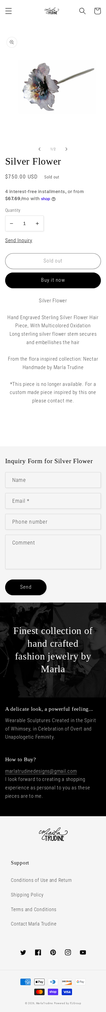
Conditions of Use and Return (41, 880)
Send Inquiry (18, 241)
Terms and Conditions (34, 909)
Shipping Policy (27, 895)
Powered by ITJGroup (67, 1003)
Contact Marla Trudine (34, 924)
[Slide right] (67, 149)
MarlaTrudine (44, 1003)
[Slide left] (40, 149)
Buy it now (53, 280)
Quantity (13, 210)
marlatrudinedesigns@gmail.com (41, 771)
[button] (8, 11)
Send (26, 587)
